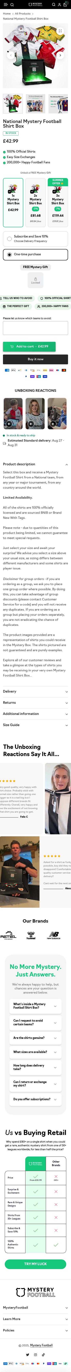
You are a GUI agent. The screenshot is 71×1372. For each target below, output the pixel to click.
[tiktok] (43, 1355)
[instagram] (35, 1355)
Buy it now (35, 359)
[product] (60, 31)
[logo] (35, 4)
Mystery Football (41, 1345)
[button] (6, 4)
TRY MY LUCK (35, 1264)
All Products (23, 13)
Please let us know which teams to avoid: (27, 318)
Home (7, 13)
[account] (59, 4)
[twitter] (28, 1355)
